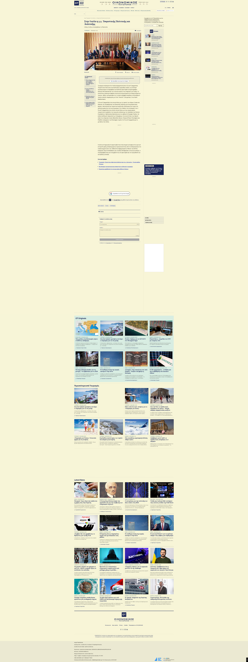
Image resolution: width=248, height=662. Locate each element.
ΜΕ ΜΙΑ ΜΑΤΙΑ (148, 220)
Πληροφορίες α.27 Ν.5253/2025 (136, 625)
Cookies (126, 625)
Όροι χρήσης (115, 625)
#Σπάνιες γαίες (109, 10)
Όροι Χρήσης (108, 243)
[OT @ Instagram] (171, 1)
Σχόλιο (101, 227)
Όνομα (101, 221)
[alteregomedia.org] (158, 660)
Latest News (79, 480)
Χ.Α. (75, 14)
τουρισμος (112, 205)
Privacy (121, 625)
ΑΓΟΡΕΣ (147, 217)
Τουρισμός (88, 18)
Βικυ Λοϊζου (101, 205)
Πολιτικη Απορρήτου (118, 243)
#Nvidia (132, 10)
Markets (116, 7)
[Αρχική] (79, 3)
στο (115, 200)
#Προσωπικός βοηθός (145, 10)
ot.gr (85, 18)
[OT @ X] (169, 1)
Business (121, 7)
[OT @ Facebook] (167, 1)
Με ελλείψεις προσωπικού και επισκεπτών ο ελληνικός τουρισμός (116, 166)
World (132, 7)
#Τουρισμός (117, 10)
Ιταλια (106, 205)
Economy (127, 7)
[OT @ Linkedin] (173, 1)
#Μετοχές (137, 10)
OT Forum (162, 1)
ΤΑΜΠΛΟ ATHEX (148, 222)
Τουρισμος (87, 30)
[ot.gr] (125, 4)
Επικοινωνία (108, 625)
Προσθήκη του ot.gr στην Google (120, 81)
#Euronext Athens (101, 10)
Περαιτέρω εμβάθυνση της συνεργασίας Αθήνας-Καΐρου (113, 169)
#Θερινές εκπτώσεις (125, 10)
